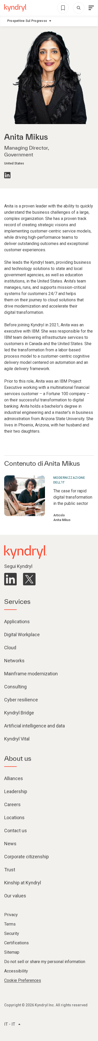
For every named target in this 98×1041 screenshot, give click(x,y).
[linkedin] (10, 579)
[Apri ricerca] (78, 8)
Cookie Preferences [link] (22, 980)
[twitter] (29, 579)
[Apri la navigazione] (91, 8)
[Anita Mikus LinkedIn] (7, 175)
